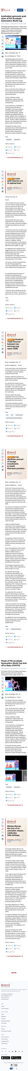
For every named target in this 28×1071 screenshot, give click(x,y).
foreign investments (16, 629)
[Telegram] (15, 1051)
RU (16, 1068)
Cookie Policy (4, 1043)
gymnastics (17, 139)
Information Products (6, 1031)
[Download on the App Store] (5, 1057)
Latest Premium (5, 1008)
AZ (14, 1068)
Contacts (3, 1018)
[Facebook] (5, 1051)
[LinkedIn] (19, 1051)
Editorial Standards (5, 1021)
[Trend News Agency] (5, 985)
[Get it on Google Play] (16, 1057)
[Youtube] (12, 1051)
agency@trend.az (5, 999)
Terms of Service (5, 1037)
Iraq (12, 415)
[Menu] (25, 10)
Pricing (2, 1029)
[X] (9, 1051)
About (2, 1014)
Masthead (3, 1016)
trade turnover (19, 415)
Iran (7, 300)
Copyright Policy (5, 1041)
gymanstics (17, 787)
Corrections (4, 1023)
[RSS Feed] (22, 1051)
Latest (2, 1006)
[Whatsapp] (2, 1051)
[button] (2, 37)
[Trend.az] (5, 10)
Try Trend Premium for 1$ (15, 157)
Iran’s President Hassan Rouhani (14, 418)
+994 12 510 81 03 (5, 997)
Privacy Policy (4, 1039)
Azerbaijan (8, 139)
